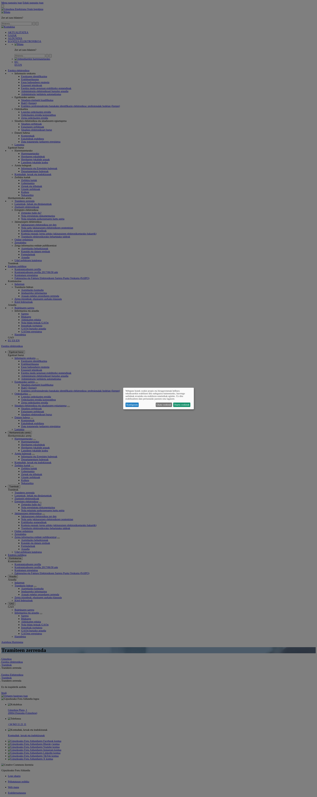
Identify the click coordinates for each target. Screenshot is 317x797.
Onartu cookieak (181, 405)
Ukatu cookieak (164, 405)
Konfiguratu (132, 405)
